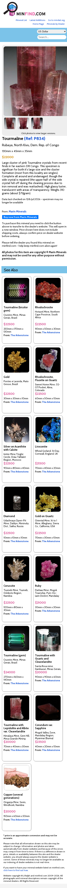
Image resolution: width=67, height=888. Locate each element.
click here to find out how (15, 870)
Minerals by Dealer (56, 23)
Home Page (38, 23)
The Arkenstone (20, 335)
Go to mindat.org (56, 20)
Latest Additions (37, 20)
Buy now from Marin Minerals (20, 217)
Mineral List (21, 20)
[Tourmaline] (10, 125)
